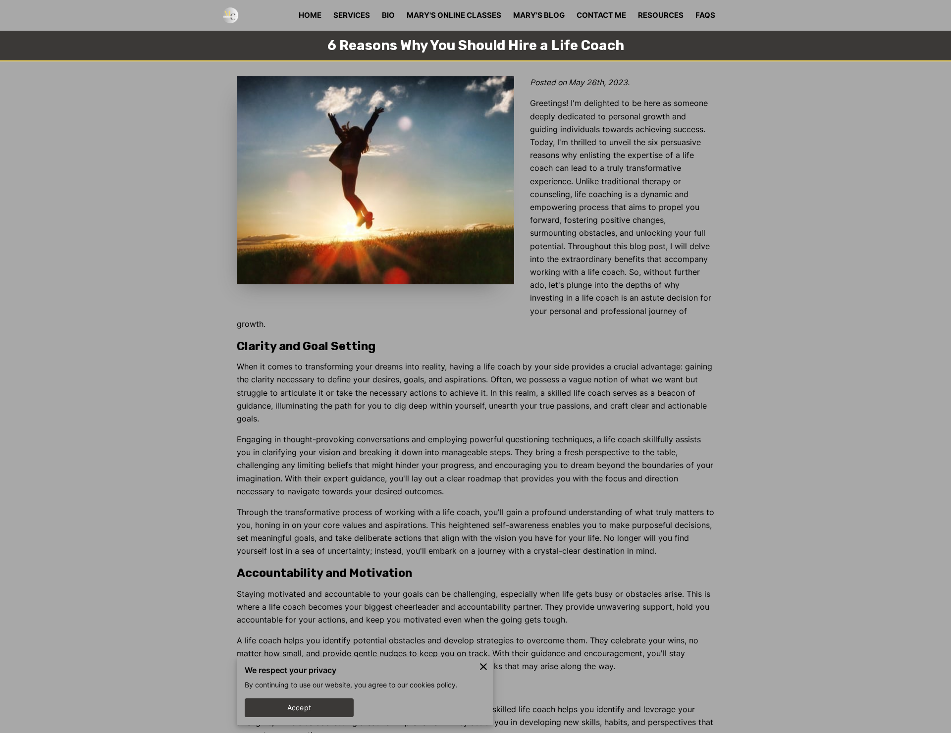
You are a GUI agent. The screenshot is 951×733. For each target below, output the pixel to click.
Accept (299, 708)
